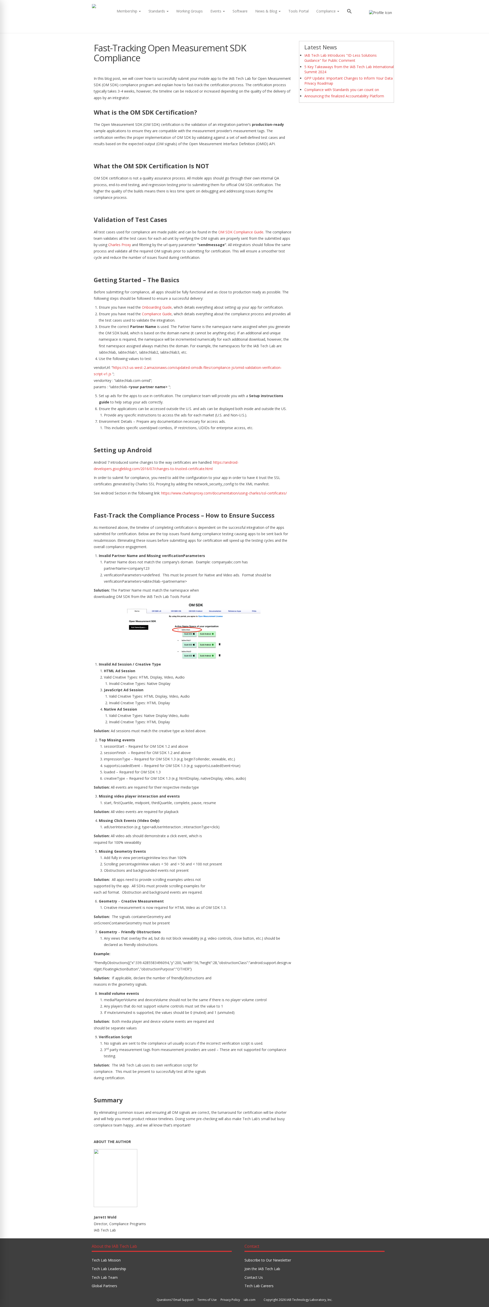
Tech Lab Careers (259, 1285)
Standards (157, 11)
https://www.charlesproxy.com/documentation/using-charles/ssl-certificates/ (224, 493)
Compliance (326, 11)
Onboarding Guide (157, 307)
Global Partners (104, 1285)
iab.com (249, 1300)
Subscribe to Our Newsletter (267, 1260)
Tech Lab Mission (106, 1260)
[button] (349, 12)
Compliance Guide (157, 313)
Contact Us (253, 1277)
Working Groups (189, 11)
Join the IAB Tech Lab (262, 1268)
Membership (127, 11)
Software (240, 11)
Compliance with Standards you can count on (341, 89)
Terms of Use (207, 1300)
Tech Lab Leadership (109, 1268)
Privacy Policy (230, 1300)
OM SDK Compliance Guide (240, 232)
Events (216, 11)
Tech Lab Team (105, 1277)
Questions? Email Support (175, 1300)
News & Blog (266, 11)
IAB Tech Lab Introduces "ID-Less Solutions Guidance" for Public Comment (340, 58)
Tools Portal (298, 11)
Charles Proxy (119, 244)
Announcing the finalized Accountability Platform (344, 96)
